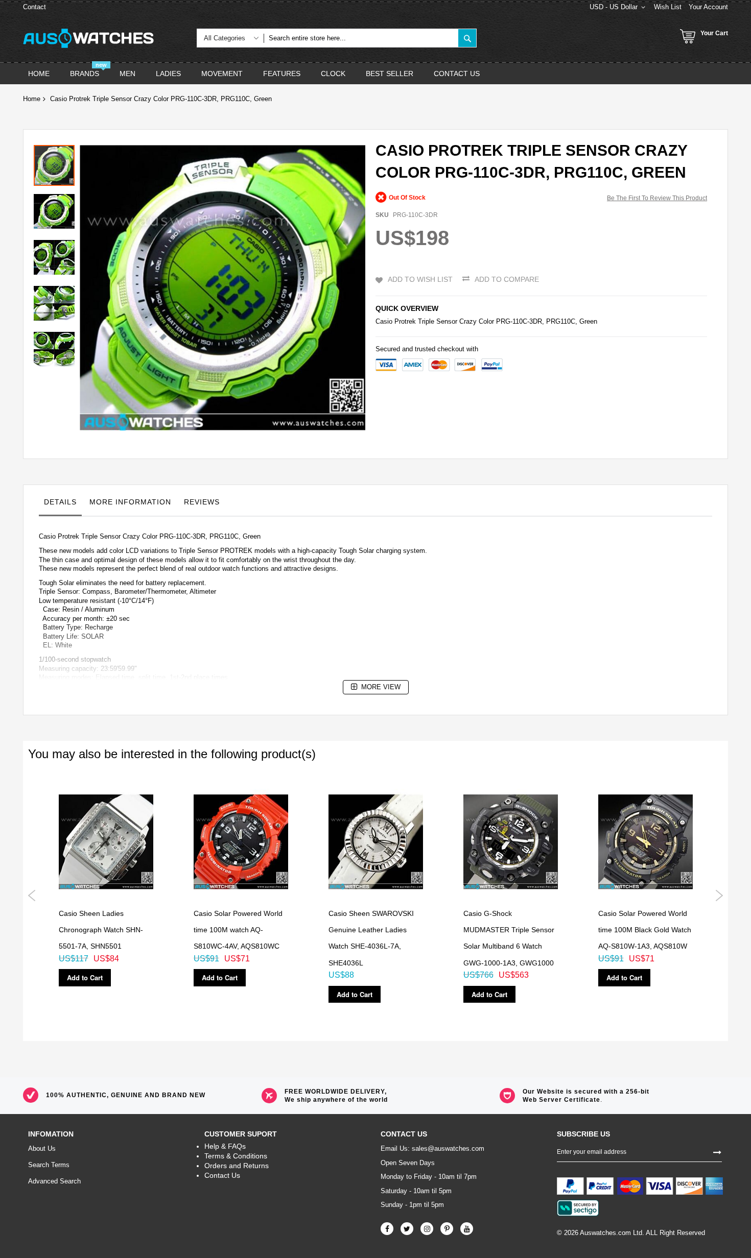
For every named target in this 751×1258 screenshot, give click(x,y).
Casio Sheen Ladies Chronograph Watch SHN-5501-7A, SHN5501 (101, 930)
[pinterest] (446, 1228)
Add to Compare (507, 279)
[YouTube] (466, 1228)
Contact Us (222, 1175)
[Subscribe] (717, 1151)
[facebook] (387, 1228)
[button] (57, 209)
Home (31, 99)
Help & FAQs (225, 1146)
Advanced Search (54, 1181)
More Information (130, 502)
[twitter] (407, 1228)
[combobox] (361, 38)
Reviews (202, 502)
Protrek (405, 321)
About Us (42, 1148)
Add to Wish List (420, 279)
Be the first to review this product (657, 198)
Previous (32, 895)
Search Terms (48, 1165)
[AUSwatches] (88, 38)
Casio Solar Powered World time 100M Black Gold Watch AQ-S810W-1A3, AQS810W (644, 930)
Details (60, 502)
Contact (34, 7)
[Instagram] (426, 1228)
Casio (383, 321)
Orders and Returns (236, 1166)
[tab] (60, 504)
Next (719, 895)
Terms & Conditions (235, 1156)
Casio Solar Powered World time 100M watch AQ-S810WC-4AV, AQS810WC (238, 930)
